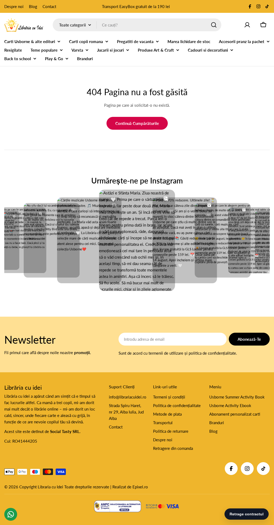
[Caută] (214, 25)
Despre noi (14, 6)
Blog (33, 6)
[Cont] (247, 25)
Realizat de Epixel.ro (130, 486)
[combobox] (137, 24)
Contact (49, 6)
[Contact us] (10, 514)
